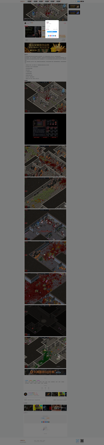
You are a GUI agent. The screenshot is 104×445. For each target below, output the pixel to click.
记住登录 (48, 29)
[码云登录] (50, 35)
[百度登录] (52, 35)
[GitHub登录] (55, 35)
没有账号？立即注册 (49, 23)
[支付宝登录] (53, 35)
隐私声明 (56, 37)
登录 (52, 31)
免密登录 (57, 29)
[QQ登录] (48, 35)
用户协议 (54, 37)
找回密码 (54, 29)
